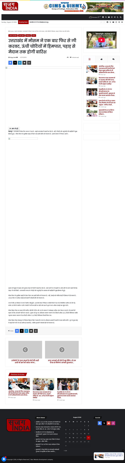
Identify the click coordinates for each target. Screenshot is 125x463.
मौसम (33, 35)
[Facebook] (10, 63)
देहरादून (28, 35)
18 (69, 437)
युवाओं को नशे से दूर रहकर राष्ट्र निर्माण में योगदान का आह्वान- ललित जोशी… (107, 103)
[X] (15, 63)
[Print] (29, 63)
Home (12, 31)
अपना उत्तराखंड (18, 31)
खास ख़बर (21, 35)
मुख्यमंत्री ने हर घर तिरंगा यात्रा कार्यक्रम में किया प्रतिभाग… (106, 112)
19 (73, 437)
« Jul (65, 450)
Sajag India (13, 57)
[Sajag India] (10, 6)
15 (84, 433)
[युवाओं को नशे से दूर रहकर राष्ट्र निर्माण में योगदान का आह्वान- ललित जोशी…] (92, 103)
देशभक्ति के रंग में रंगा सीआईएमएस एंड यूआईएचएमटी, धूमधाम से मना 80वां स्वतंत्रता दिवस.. (50, 22)
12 (73, 433)
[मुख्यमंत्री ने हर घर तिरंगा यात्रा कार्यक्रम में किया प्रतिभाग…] (92, 112)
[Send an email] (17, 57)
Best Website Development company (42, 459)
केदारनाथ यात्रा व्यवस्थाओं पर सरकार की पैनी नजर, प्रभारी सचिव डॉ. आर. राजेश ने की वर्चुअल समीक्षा (43, 395)
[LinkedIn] (20, 63)
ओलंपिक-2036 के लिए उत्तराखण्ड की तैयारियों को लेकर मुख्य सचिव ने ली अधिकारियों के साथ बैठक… (19, 393)
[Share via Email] (24, 63)
